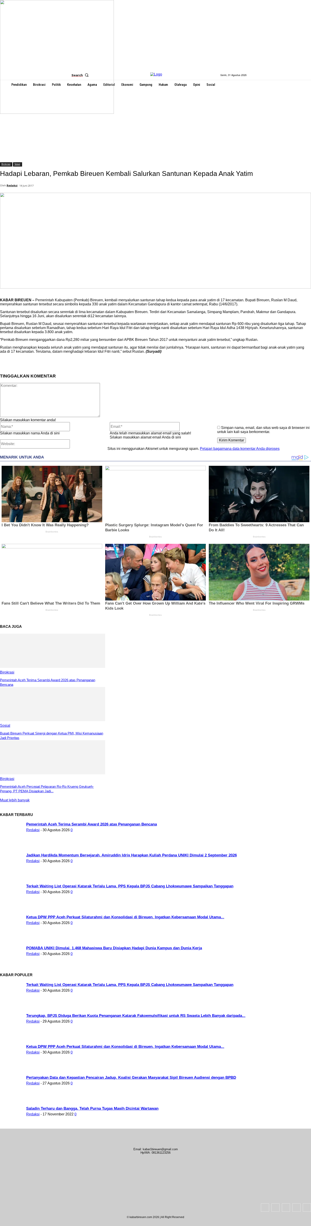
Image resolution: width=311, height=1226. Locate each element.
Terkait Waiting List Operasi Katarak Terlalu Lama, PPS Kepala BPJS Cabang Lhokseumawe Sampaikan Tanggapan (129, 886)
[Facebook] (44, 362)
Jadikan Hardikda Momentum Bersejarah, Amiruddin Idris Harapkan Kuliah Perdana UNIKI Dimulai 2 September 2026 (131, 855)
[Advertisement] (155, 123)
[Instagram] (275, 1207)
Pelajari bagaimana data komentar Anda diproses (240, 449)
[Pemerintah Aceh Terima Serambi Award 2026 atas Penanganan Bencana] (52, 667)
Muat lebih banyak (15, 800)
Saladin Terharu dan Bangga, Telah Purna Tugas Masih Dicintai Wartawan (92, 1108)
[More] (110, 362)
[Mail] (286, 1207)
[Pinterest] (77, 362)
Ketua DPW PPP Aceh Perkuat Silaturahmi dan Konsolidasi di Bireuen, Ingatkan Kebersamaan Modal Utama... (125, 917)
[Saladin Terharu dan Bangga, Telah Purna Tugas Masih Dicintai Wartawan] (57, 112)
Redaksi (12, 185)
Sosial (17, 164)
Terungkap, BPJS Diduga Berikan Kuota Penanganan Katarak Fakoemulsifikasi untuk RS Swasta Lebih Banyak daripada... (135, 1015)
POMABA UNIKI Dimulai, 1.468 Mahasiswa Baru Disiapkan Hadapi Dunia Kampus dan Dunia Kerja (114, 948)
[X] (61, 362)
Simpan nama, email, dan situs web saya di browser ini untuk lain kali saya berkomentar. (263, 430)
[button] (81, 75)
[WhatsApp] (94, 362)
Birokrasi (5, 164)
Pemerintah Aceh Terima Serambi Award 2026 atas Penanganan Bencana (91, 824)
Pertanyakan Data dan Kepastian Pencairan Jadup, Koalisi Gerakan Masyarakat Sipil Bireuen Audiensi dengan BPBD (131, 1077)
